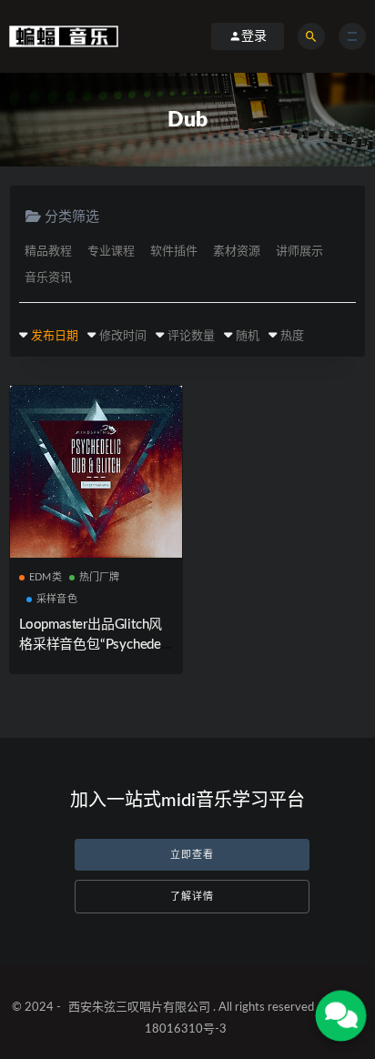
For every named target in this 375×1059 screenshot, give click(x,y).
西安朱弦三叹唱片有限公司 (139, 1008)
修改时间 (123, 336)
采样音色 (56, 599)
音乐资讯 (48, 278)
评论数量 (191, 336)
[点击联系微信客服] (341, 1016)
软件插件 (174, 251)
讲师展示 (299, 251)
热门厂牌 (99, 577)
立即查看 (192, 855)
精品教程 (48, 251)
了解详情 (192, 897)
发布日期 (54, 336)
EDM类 (45, 577)
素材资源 (236, 251)
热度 (292, 336)
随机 (247, 336)
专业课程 (111, 251)
